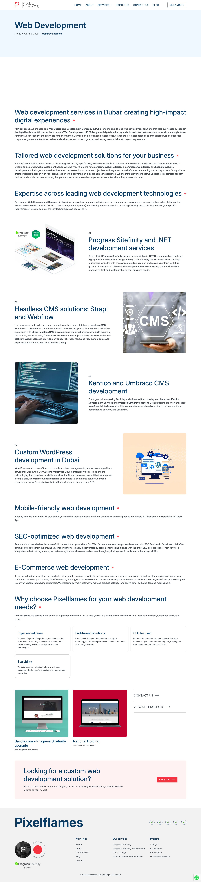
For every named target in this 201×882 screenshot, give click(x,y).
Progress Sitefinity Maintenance (129, 848)
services (103, 5)
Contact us (141, 5)
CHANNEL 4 (156, 852)
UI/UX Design (119, 852)
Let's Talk (165, 779)
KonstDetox (156, 848)
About (90, 5)
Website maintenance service (128, 856)
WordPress (21, 468)
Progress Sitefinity (122, 844)
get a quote (177, 5)
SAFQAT (154, 844)
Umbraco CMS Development (133, 402)
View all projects (149, 707)
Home (78, 5)
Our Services (31, 33)
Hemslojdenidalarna (160, 856)
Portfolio (122, 5)
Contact (80, 860)
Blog (156, 5)
